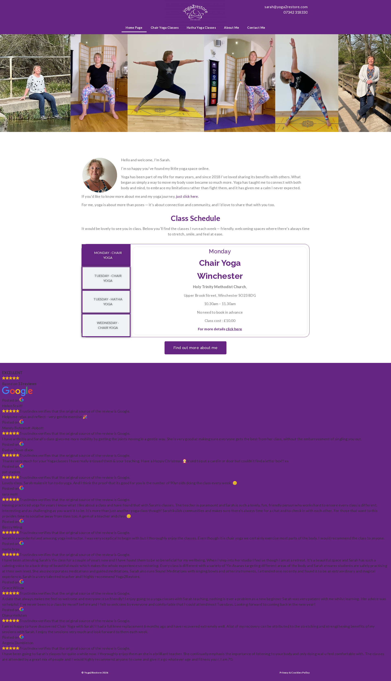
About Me (231, 27)
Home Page (134, 27)
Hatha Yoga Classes (201, 27)
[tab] (106, 255)
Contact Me (256, 27)
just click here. (187, 196)
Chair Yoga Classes (165, 27)
